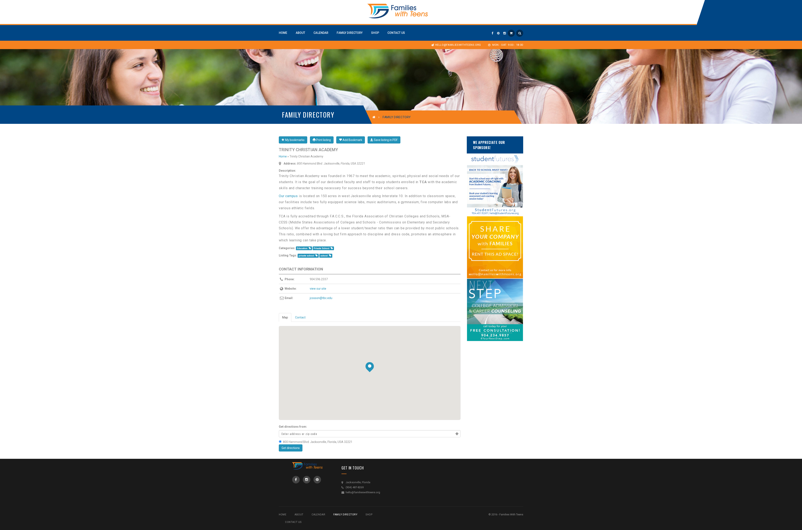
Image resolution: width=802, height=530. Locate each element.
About (298, 514)
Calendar (318, 514)
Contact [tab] (300, 317)
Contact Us (293, 522)
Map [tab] (285, 317)
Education (302, 248)
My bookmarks (294, 140)
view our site (318, 288)
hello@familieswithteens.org (458, 44)
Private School (321, 248)
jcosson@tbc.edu (321, 298)
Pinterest (317, 479)
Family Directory (345, 514)
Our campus (288, 196)
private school (306, 255)
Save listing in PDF (385, 140)
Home (283, 156)
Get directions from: (293, 426)
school (324, 255)
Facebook (296, 479)
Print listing (323, 140)
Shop (368, 514)
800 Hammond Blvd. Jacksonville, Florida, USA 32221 (317, 442)
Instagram (306, 479)
